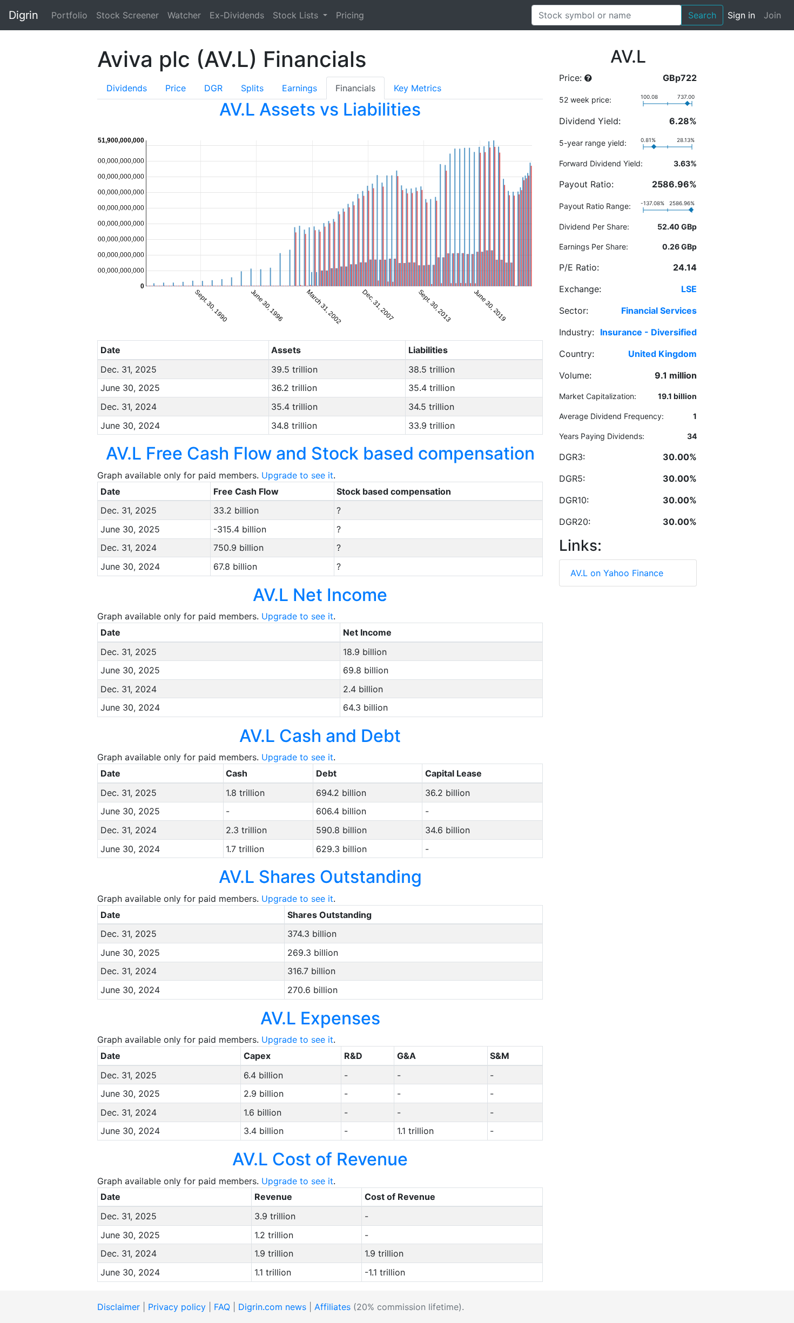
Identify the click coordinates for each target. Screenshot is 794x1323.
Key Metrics (417, 88)
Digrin (23, 15)
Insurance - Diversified (648, 332)
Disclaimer (118, 1306)
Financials (355, 88)
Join (772, 15)
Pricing (350, 15)
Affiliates (332, 1306)
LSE (689, 289)
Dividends (126, 88)
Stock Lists (297, 15)
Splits (252, 88)
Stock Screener (127, 15)
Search (702, 15)
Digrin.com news (272, 1306)
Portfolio (69, 15)
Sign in (741, 15)
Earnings (299, 88)
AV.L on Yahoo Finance (616, 573)
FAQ (222, 1306)
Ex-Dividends (237, 15)
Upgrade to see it (297, 475)
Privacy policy (177, 1306)
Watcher (184, 15)
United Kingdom (662, 353)
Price (175, 88)
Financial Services (659, 310)
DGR (213, 88)
